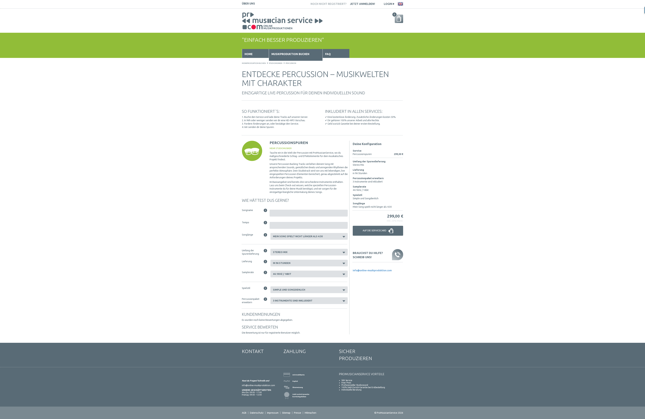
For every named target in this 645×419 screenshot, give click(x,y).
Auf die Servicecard (375, 230)
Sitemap (286, 412)
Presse (297, 412)
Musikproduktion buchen (290, 54)
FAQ (328, 54)
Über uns (248, 3)
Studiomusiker (275, 63)
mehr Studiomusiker (281, 148)
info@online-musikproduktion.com (372, 270)
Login (388, 3)
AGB (244, 412)
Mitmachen (310, 412)
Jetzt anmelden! (362, 3)
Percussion (291, 63)
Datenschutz (257, 412)
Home (249, 54)
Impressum (272, 412)
